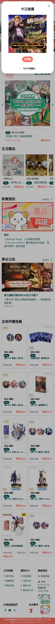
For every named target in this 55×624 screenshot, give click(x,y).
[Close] (49, 6)
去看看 (27, 59)
